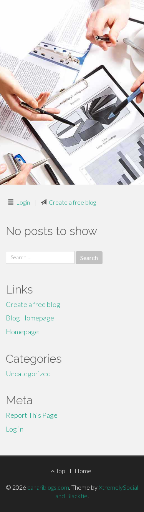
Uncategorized (28, 373)
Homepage (22, 331)
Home (82, 470)
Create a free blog (72, 202)
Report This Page (32, 415)
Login (23, 202)
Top (60, 470)
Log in (14, 429)
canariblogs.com (48, 487)
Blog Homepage (30, 318)
